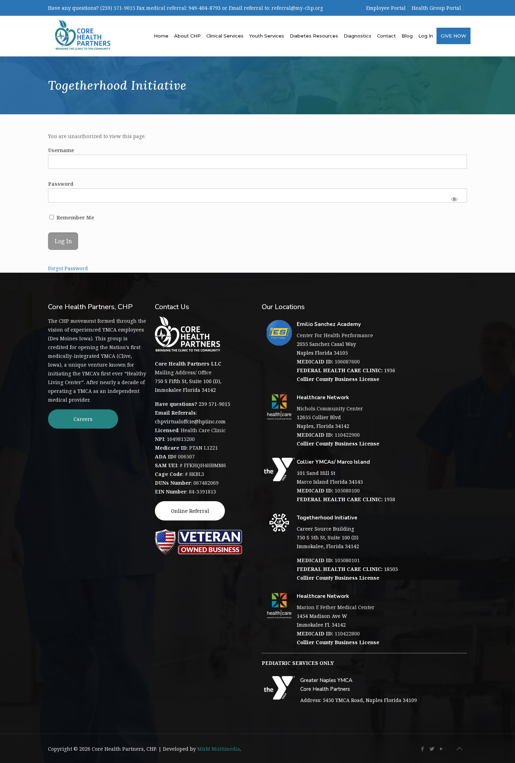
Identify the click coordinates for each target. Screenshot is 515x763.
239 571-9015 (214, 404)
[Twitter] (432, 748)
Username (61, 150)
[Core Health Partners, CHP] (82, 34)
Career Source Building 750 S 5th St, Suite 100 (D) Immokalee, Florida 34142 (328, 537)
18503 (347, 569)
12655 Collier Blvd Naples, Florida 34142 (323, 421)
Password (60, 183)
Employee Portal (386, 8)
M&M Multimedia (218, 748)
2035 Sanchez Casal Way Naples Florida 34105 (326, 348)
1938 (346, 499)
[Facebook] (422, 748)
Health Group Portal (436, 8)
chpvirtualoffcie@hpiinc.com (190, 421)
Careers (83, 419)
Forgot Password (68, 268)
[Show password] (455, 199)
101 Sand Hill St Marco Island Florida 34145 (330, 477)
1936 (346, 370)
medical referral (166, 8)
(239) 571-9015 (117, 8)
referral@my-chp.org (297, 8)
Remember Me (74, 217)
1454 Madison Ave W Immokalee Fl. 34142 (322, 620)
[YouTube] (441, 748)
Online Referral (190, 510)
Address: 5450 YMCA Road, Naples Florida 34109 (358, 700)
